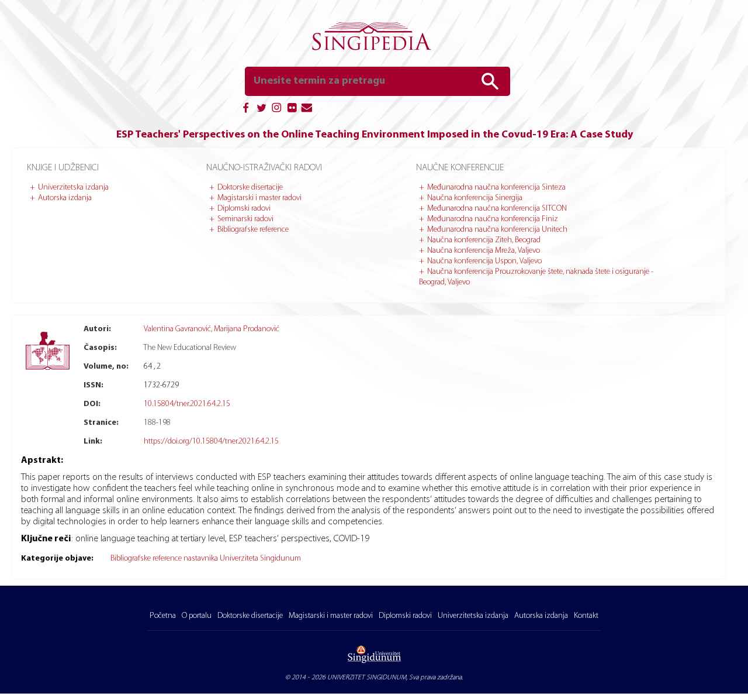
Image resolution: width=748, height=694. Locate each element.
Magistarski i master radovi (259, 198)
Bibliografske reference (253, 229)
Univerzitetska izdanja (73, 187)
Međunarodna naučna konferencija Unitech (497, 229)
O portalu (197, 615)
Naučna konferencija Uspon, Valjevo (484, 261)
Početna (163, 615)
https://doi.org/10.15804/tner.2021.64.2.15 (211, 441)
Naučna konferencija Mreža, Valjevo (483, 250)
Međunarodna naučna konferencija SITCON (497, 208)
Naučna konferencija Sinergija (474, 198)
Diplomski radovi (244, 208)
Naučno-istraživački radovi (264, 168)
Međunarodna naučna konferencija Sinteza (496, 187)
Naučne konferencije (460, 168)
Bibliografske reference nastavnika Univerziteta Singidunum (205, 558)
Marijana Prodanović (246, 329)
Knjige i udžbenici (63, 168)
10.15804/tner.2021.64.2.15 (187, 404)
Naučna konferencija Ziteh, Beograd (484, 240)
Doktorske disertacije (250, 187)
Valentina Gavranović (177, 329)
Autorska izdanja (65, 198)
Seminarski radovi (245, 219)
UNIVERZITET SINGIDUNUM (366, 677)
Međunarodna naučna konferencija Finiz (492, 219)
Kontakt (586, 615)
